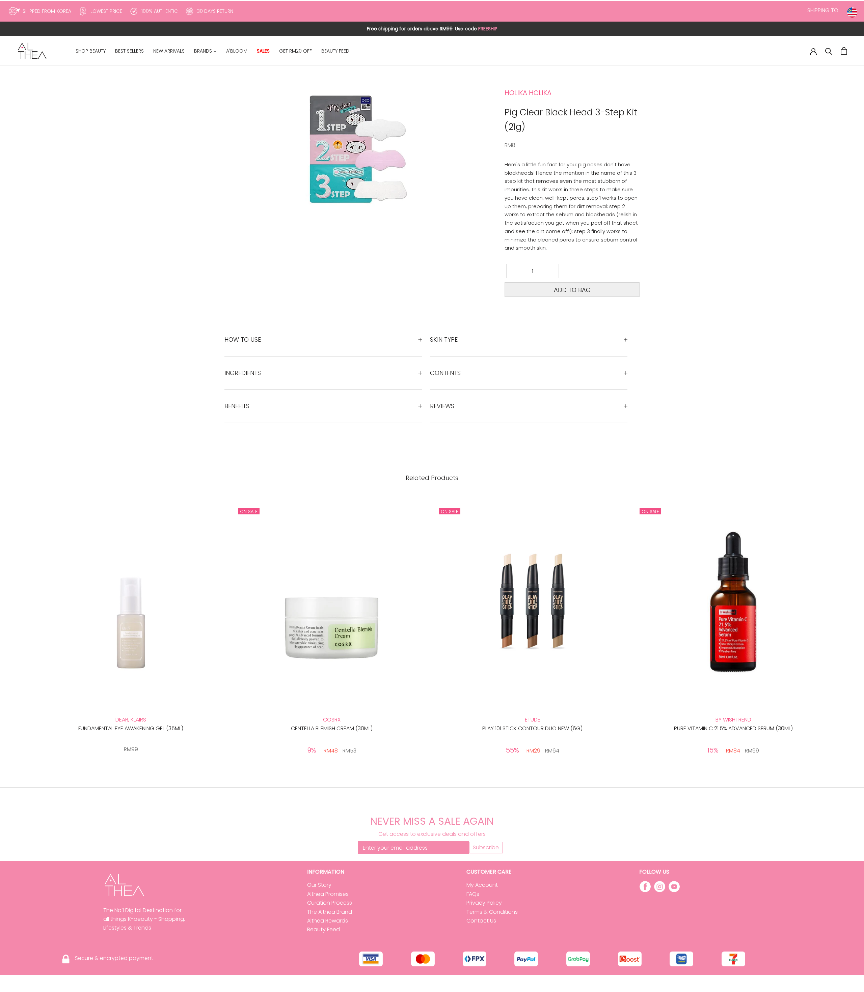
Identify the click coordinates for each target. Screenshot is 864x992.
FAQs (472, 894)
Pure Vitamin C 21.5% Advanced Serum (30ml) (733, 728)
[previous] (326, 165)
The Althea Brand (329, 912)
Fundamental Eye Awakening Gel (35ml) (130, 728)
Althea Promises (328, 894)
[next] (402, 165)
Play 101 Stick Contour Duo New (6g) (532, 728)
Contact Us (481, 921)
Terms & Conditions (492, 912)
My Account (482, 885)
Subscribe (486, 847)
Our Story (319, 885)
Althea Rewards (327, 921)
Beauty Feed (323, 929)
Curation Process (329, 903)
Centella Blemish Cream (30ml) (332, 728)
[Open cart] (844, 51)
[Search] (828, 50)
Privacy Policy (484, 903)
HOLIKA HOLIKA (528, 92)
